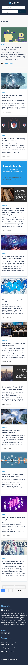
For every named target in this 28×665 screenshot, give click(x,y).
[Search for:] (11, 12)
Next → (20, 590)
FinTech (3, 44)
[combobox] (13, 7)
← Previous (10, 587)
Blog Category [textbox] (7, 7)
